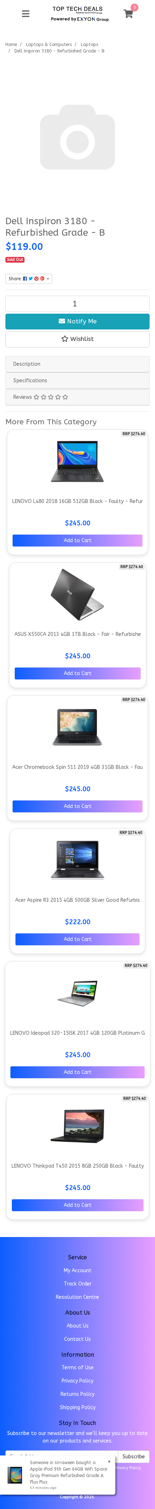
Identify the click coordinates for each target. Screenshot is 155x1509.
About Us (78, 1326)
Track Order (78, 1284)
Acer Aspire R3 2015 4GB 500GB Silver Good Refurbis (77, 900)
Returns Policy (77, 1394)
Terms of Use (78, 1368)
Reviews (23, 397)
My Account (78, 1271)
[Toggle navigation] (25, 14)
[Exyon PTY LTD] (77, 10)
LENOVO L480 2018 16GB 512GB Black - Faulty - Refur (77, 501)
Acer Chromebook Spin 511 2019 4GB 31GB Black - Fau (77, 767)
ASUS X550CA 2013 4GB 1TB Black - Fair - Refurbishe (77, 634)
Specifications (30, 381)
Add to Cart (78, 540)
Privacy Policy (77, 1381)
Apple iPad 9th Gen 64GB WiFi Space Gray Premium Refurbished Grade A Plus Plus (68, 1476)
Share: (16, 278)
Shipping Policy (78, 1407)
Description (26, 364)
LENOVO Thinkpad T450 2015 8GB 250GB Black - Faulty (78, 1166)
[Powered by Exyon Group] (80, 18)
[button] (77, 339)
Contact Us (77, 1339)
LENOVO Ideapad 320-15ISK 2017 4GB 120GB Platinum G (77, 1033)
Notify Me (81, 321)
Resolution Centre (77, 1297)
